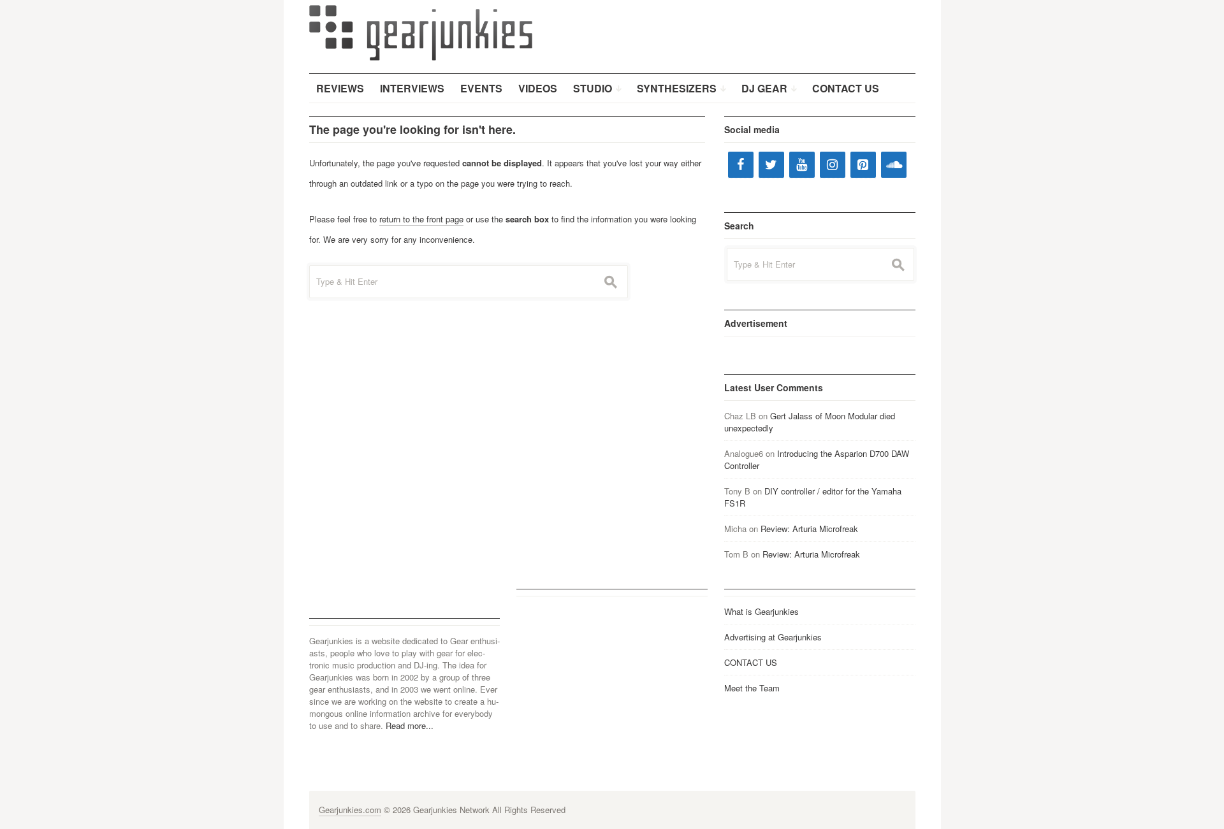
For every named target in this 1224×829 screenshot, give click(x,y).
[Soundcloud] (894, 165)
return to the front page (421, 219)
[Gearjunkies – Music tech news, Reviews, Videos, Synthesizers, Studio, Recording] (420, 31)
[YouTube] (802, 165)
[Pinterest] (863, 165)
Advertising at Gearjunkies (773, 637)
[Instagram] (832, 165)
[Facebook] (741, 165)
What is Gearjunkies (761, 611)
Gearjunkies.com (350, 810)
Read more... (409, 725)
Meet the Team (752, 688)
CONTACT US (750, 662)
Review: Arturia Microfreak (809, 529)
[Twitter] (771, 165)
